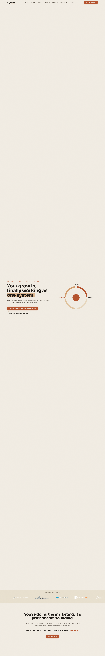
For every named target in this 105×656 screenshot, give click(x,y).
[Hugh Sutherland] (10, 597)
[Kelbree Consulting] (88, 597)
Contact (72, 2)
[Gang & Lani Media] (67, 597)
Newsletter (47, 2)
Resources (55, 2)
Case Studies (63, 2)
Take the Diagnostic (90, 2)
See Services (51, 636)
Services (33, 2)
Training (40, 2)
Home (26, 2)
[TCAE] (47, 597)
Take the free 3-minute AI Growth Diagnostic (21, 308)
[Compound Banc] (30, 597)
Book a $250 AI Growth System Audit (19, 313)
